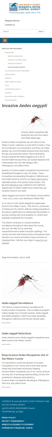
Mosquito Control (15, 63)
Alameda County (9, 182)
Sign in (29, 428)
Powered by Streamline (13, 428)
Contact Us (10, 25)
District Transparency (13, 421)
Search (41, 31)
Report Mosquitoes (15, 56)
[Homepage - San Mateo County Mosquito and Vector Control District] (26, 9)
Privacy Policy (9, 418)
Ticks (7, 85)
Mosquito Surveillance (17, 60)
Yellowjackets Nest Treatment (17, 71)
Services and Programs (12, 49)
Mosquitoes (9, 52)
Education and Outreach (14, 96)
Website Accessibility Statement (18, 425)
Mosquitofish (10, 74)
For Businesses (11, 100)
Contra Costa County (31, 182)
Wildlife (8, 93)
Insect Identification (13, 82)
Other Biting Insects (13, 89)
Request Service (12, 21)
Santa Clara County (39, 179)
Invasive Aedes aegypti (16, 67)
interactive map (16, 185)
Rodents (8, 78)
